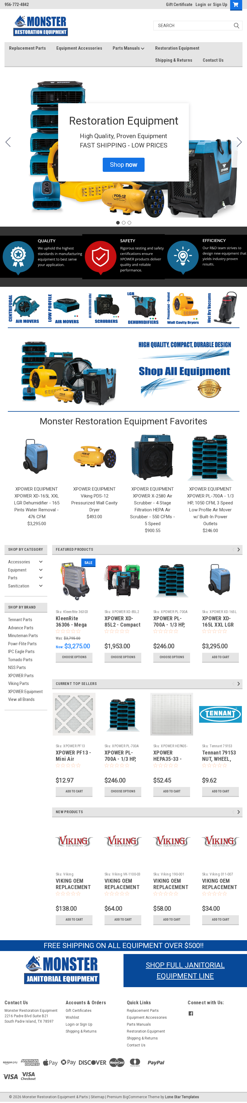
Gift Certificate (179, 4)
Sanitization (18, 586)
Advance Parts (20, 628)
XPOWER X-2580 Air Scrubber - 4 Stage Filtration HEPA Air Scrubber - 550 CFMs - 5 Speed (152, 509)
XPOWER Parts (21, 675)
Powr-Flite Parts (22, 643)
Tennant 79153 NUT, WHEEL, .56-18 (219, 758)
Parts (12, 578)
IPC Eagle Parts (21, 651)
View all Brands (21, 699)
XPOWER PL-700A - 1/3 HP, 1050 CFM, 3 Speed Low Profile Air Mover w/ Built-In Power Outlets (210, 509)
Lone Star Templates (182, 1097)
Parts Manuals (127, 48)
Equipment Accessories (79, 48)
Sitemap (97, 1097)
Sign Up (220, 4)
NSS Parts (17, 667)
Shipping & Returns (173, 60)
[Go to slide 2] (239, 142)
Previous (234, 549)
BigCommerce (135, 1097)
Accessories (19, 562)
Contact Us (213, 60)
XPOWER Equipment (25, 691)
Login (200, 4)
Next (239, 549)
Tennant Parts (20, 619)
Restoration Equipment (177, 48)
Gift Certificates (79, 1011)
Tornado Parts (20, 659)
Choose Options (74, 657)
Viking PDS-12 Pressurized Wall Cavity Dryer (94, 503)
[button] (124, 165)
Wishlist (72, 1017)
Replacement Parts (27, 48)
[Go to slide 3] (8, 142)
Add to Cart (220, 657)
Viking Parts (18, 683)
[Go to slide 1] (118, 223)
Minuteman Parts (23, 635)
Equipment (17, 570)
